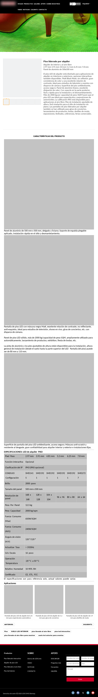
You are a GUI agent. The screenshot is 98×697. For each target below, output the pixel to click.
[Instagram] (73, 692)
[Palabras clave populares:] (71, 3)
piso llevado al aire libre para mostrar (19, 635)
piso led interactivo (62, 631)
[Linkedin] (87, 692)
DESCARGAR (55, 659)
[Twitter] (83, 692)
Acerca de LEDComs (34, 659)
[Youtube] (92, 692)
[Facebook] (78, 692)
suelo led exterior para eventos (50, 635)
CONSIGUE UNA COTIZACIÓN (77, 4)
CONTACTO (31, 671)
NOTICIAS (30, 667)
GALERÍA (54, 671)
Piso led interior (9, 671)
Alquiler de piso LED (11, 663)
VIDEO (29, 663)
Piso (6, 631)
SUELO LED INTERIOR (19, 631)
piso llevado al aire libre (41, 631)
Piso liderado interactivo (12, 659)
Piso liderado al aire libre (12, 667)
